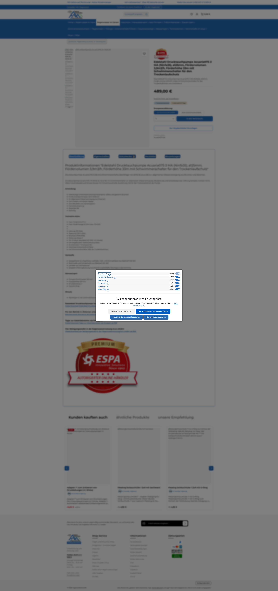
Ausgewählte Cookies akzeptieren (126, 317)
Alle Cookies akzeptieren (156, 317)
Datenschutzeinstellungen (121, 311)
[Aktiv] (177, 273)
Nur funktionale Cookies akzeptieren (153, 311)
